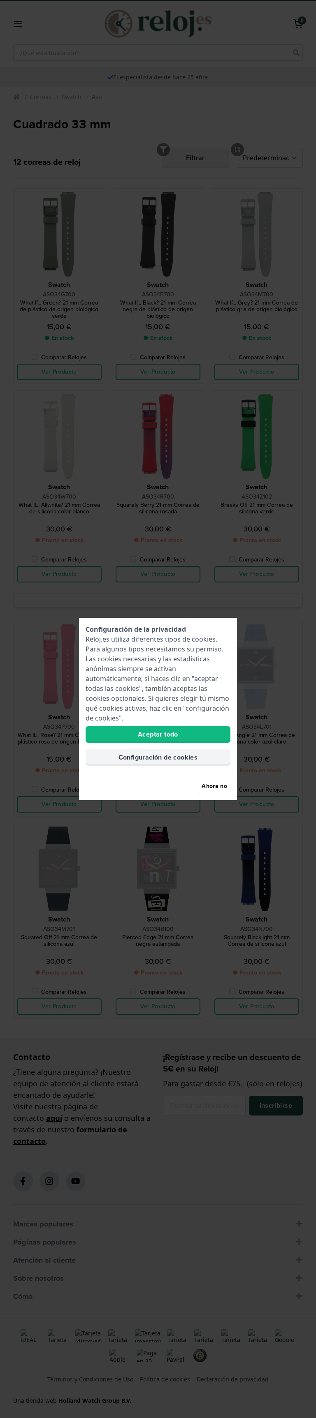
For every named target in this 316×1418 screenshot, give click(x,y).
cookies (204, 639)
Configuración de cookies (158, 757)
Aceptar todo (158, 734)
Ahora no (214, 786)
